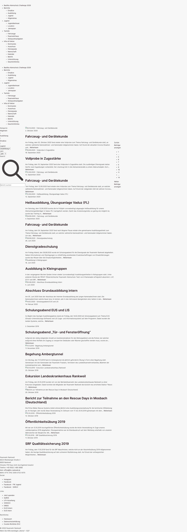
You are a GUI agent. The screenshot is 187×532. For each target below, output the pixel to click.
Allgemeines (12, 18)
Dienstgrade (12, 49)
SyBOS (6, 498)
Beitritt (10, 57)
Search (2, 156)
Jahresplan (12, 28)
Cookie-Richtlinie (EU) (12, 524)
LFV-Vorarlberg (9, 500)
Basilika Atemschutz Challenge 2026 (17, 5)
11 (118, 172)
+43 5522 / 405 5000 (14, 467)
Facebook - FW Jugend (12, 484)
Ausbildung (12, 13)
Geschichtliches (13, 62)
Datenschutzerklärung (12, 521)
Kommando (12, 44)
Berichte (7, 8)
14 (119, 177)
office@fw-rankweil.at (12, 470)
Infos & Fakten (9, 41)
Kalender (11, 54)
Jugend (10, 16)
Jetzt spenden (9, 495)
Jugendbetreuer (13, 23)
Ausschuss (11, 46)
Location (11, 26)
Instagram (7, 479)
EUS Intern (8, 511)
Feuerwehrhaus (13, 36)
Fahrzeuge (11, 34)
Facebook (7, 482)
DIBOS (6, 506)
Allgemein (3, 131)
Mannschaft (12, 52)
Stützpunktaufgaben (15, 39)
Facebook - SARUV (11, 487)
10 (119, 170)
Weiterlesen (34, 147)
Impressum (8, 519)
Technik (7, 31)
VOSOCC (7, 503)
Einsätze (11, 10)
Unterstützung (13, 59)
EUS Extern (8, 508)
